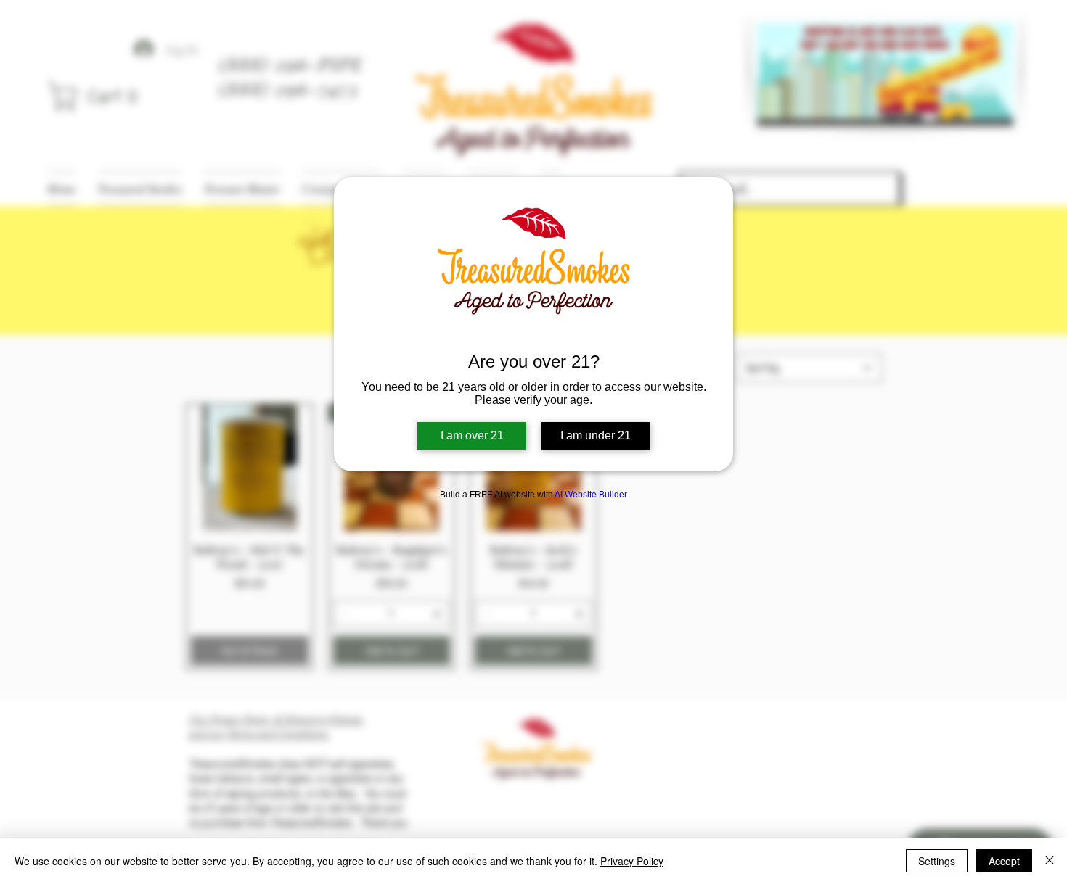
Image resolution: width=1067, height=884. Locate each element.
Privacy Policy (631, 861)
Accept (1004, 861)
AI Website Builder (591, 494)
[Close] (1049, 860)
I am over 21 (472, 435)
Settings (936, 861)
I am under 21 (595, 435)
